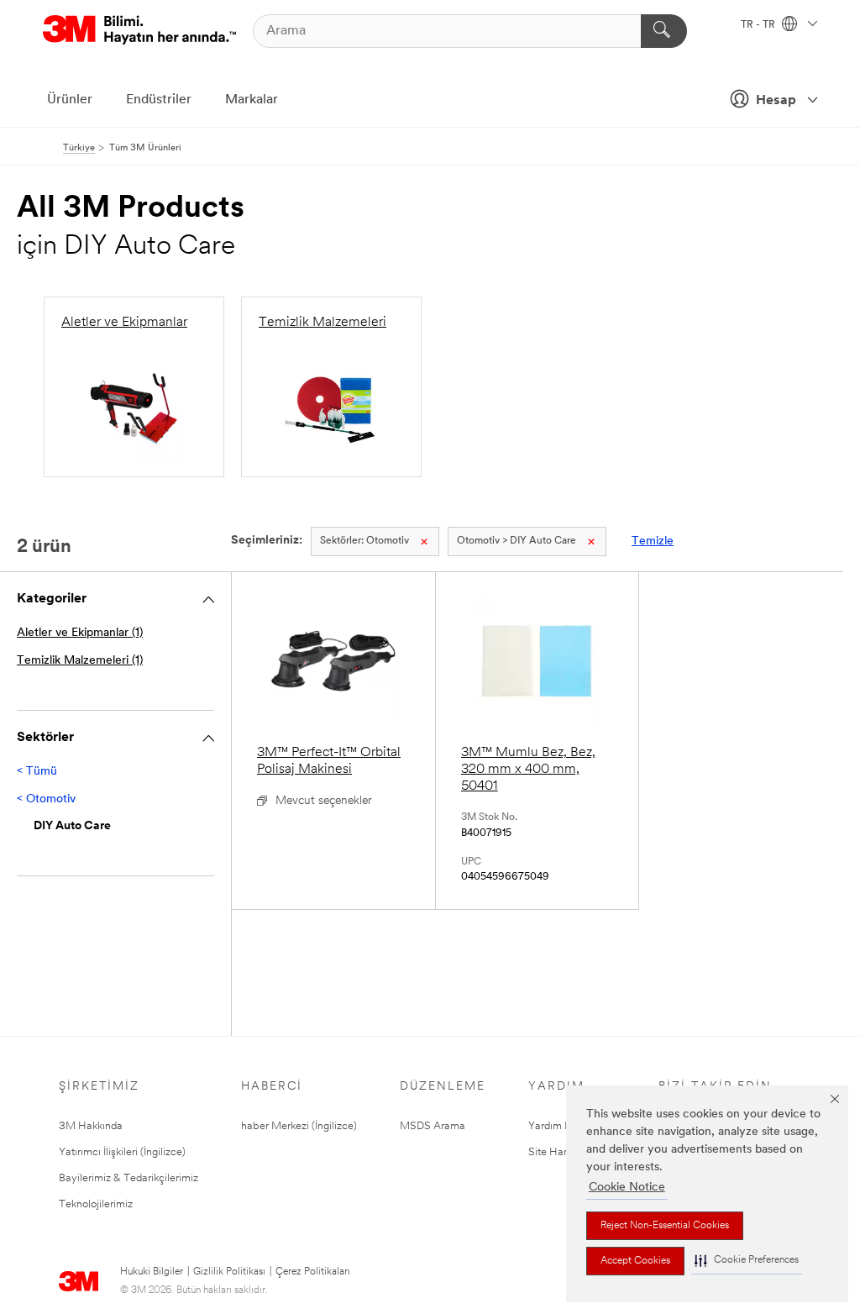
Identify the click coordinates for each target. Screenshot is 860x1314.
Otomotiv (364, 541)
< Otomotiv (46, 799)
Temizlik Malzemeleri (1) (80, 660)
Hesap (776, 101)
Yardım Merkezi (565, 1126)
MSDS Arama (432, 1126)
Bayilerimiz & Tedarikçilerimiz (128, 1178)
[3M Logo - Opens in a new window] (139, 31)
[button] (746, 1261)
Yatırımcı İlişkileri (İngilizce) (122, 1152)
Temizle (653, 541)
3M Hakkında (91, 1126)
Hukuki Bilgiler (151, 1272)
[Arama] (664, 31)
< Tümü (37, 771)
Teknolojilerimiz (96, 1204)
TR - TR (759, 25)
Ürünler (69, 100)
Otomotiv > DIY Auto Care (516, 541)
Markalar (251, 100)
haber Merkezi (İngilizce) (299, 1126)
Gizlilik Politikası (229, 1272)
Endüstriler (158, 100)
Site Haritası (557, 1152)
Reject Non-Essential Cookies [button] (664, 1226)
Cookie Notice (627, 1187)
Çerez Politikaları (312, 1272)
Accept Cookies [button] (635, 1261)
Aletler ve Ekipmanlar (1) (80, 633)
